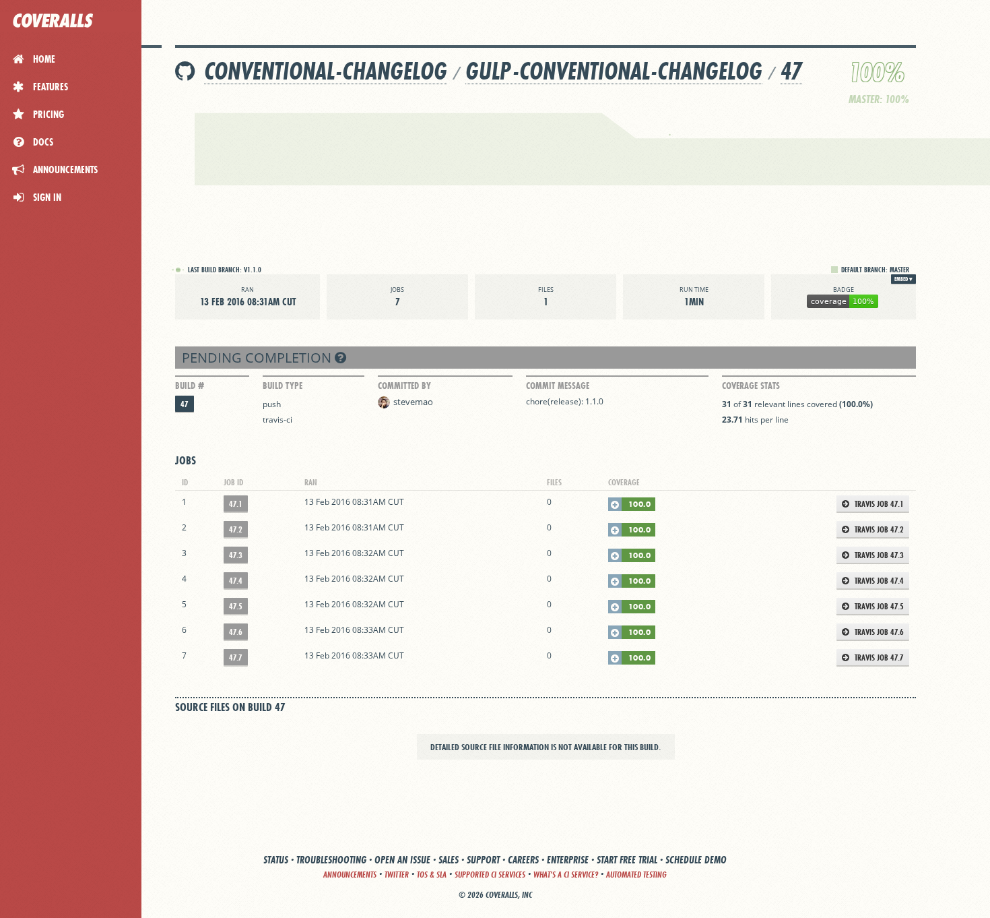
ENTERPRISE (568, 860)
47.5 (235, 606)
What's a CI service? (565, 874)
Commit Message (557, 385)
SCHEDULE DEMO (696, 860)
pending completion (258, 357)
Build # (189, 385)
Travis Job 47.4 (878, 580)
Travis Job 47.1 (878, 504)
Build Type (282, 385)
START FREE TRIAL (627, 860)
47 (791, 71)
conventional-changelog (325, 71)
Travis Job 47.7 (878, 657)
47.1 (235, 504)
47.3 (235, 555)
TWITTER (397, 874)
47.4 (235, 580)
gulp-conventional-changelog (613, 71)
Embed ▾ (903, 279)
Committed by (404, 385)
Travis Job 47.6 (878, 632)
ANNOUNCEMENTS (349, 874)
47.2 (235, 529)
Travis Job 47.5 (878, 606)
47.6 (235, 632)
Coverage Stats (751, 385)
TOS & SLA (432, 874)
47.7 (235, 657)
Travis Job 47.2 (878, 529)
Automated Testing (636, 874)
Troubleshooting (331, 860)
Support (483, 860)
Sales (448, 860)
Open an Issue (402, 860)
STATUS (275, 860)
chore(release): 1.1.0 (564, 401)
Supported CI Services (490, 874)
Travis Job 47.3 (878, 555)
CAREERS (523, 860)
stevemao (413, 402)
